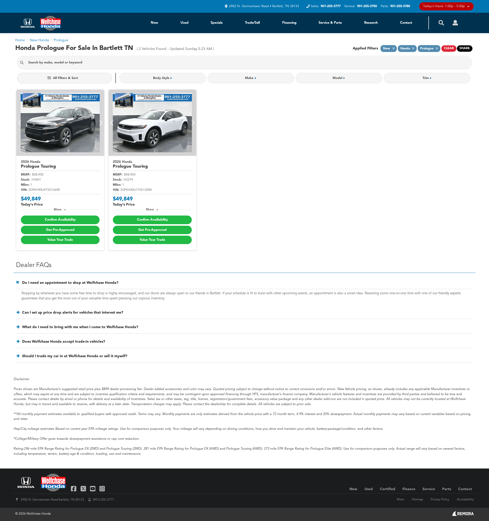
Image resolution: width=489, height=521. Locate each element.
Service (429, 489)
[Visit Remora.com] (463, 515)
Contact (406, 22)
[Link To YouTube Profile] (93, 488)
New (154, 22)
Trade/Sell (252, 22)
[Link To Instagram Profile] (102, 488)
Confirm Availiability (60, 219)
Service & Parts (330, 22)
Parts (446, 489)
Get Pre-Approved (60, 230)
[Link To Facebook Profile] (74, 488)
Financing (289, 22)
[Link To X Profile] (83, 488)
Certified (387, 489)
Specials (217, 22)
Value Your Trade (60, 240)
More (58, 209)
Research (371, 22)
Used (184, 22)
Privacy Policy (440, 499)
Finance (408, 489)
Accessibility (465, 499)
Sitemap (417, 499)
